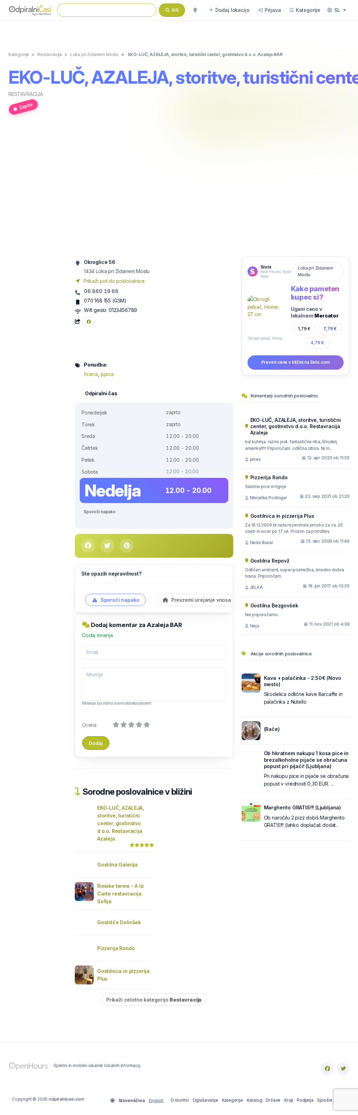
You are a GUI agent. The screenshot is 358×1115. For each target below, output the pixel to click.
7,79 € (330, 328)
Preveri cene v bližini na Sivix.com (295, 362)
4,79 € (317, 342)
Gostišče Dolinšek (119, 922)
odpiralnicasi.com (66, 1099)
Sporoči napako (100, 511)
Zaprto (26, 106)
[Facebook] (327, 1068)
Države (273, 1100)
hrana (91, 374)
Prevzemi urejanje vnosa (200, 600)
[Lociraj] (195, 10)
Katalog (254, 1100)
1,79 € (304, 328)
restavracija (25, 94)
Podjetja (305, 1100)
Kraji (288, 1100)
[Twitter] (343, 1068)
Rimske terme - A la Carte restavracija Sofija (120, 893)
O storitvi (180, 1100)
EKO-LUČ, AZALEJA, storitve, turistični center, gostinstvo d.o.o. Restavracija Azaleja (120, 823)
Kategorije (232, 1100)
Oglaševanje (205, 1100)
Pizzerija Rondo (116, 948)
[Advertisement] (179, 190)
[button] (337, 10)
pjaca (107, 374)
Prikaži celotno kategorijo (154, 1000)
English (156, 1100)
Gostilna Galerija (117, 864)
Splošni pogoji (331, 1100)
